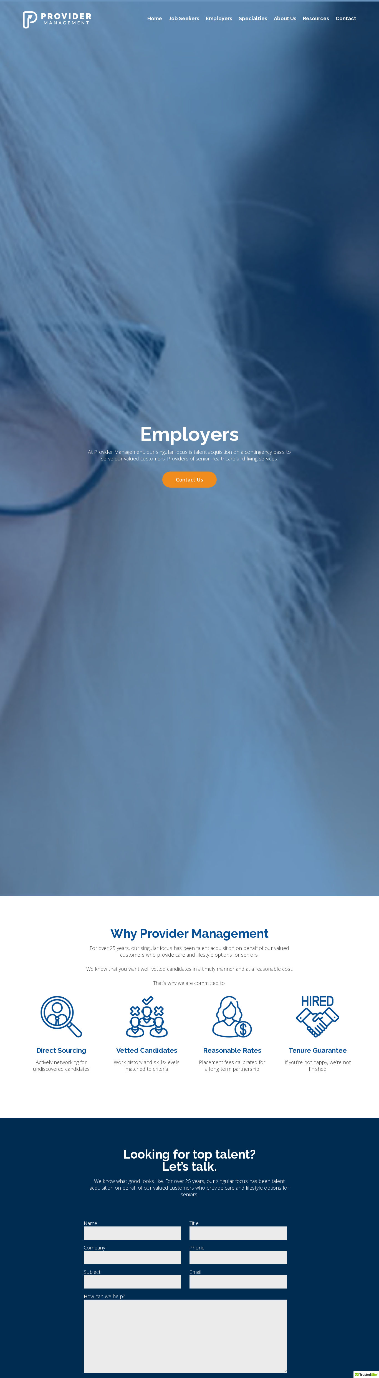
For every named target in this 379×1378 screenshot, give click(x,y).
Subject (92, 1272)
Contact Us (189, 479)
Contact (346, 18)
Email (195, 1272)
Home (154, 18)
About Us (285, 18)
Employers (219, 18)
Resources (316, 18)
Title (194, 1223)
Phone (197, 1247)
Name (90, 1223)
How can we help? (104, 1296)
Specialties (253, 18)
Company (94, 1247)
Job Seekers (184, 18)
